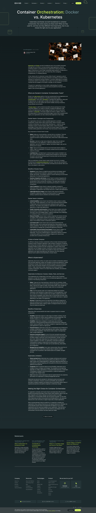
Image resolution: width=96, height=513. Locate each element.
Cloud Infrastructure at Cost (53, 485)
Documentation (29, 489)
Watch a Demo (51, 482)
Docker (38, 65)
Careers (16, 482)
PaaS (23, 441)
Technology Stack (30, 482)
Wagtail (38, 486)
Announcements (29, 487)
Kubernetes (31, 65)
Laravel (38, 489)
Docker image (32, 107)
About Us (17, 481)
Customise (70, 510)
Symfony (39, 491)
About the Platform (30, 481)
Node (38, 481)
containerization (32, 99)
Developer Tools (18, 441)
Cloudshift (50, 491)
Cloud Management (27, 49)
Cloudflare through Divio (52, 488)
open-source (37, 96)
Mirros (49, 493)
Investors (16, 486)
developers (45, 99)
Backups (50, 489)
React (38, 482)
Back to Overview (48, 416)
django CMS (39, 484)
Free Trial (78, 3)
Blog (27, 484)
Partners (16, 484)
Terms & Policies (18, 487)
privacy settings (51, 510)
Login (72, 3)
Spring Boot (39, 492)
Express (38, 487)
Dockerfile (37, 111)
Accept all (78, 510)
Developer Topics (26, 440)
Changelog (28, 486)
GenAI (49, 494)
